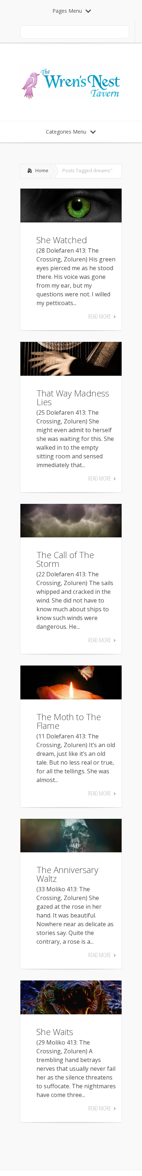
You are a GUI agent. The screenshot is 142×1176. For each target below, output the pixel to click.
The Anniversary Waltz (67, 874)
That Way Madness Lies (72, 397)
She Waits (54, 1032)
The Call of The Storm (65, 559)
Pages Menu (67, 10)
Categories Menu (66, 131)
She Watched (61, 240)
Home (41, 170)
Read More (99, 316)
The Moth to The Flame (68, 721)
